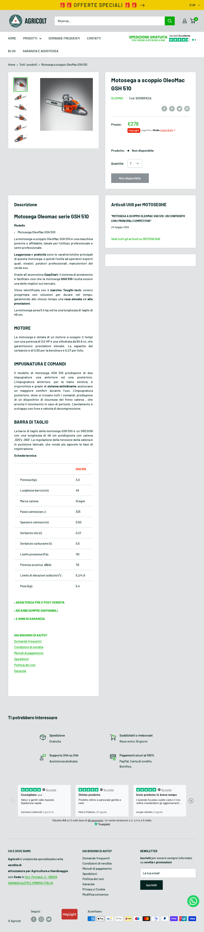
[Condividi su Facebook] (164, 108)
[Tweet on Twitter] (179, 108)
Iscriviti (151, 885)
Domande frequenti (27, 641)
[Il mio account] (185, 21)
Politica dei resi (24, 665)
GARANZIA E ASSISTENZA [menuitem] (40, 51)
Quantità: (117, 163)
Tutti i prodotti (28, 64)
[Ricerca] (170, 21)
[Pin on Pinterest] (172, 108)
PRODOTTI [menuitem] (30, 38)
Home (11, 64)
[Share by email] (187, 108)
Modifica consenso (95, 894)
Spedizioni (21, 659)
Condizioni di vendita (28, 647)
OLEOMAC (117, 98)
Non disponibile (130, 178)
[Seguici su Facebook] (33, 919)
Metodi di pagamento (28, 653)
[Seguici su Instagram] (41, 919)
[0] (192, 21)
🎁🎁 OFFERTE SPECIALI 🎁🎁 (98, 5)
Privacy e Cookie (93, 889)
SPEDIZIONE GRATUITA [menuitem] (148, 37)
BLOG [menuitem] (12, 51)
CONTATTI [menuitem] (94, 38)
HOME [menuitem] (12, 38)
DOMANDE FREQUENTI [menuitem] (64, 38)
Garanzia (20, 671)
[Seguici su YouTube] (49, 919)
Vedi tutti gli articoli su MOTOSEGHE (136, 239)
